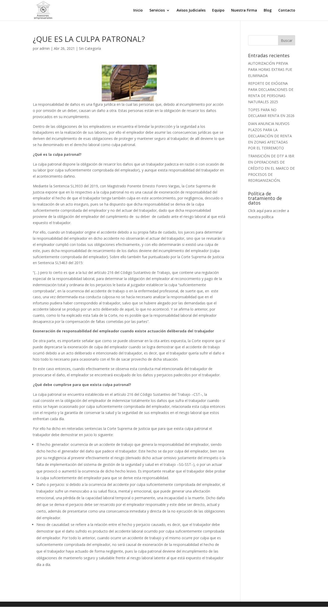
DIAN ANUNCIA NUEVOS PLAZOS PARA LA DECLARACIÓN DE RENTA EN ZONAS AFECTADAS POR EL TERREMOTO (270, 135)
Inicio (138, 10)
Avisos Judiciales (191, 10)
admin (44, 48)
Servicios (157, 10)
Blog (268, 10)
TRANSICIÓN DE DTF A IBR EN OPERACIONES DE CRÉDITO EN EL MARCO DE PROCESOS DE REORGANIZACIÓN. (271, 168)
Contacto (286, 10)
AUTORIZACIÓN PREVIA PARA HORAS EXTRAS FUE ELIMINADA (270, 69)
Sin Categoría (90, 48)
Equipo (218, 10)
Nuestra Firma (244, 10)
